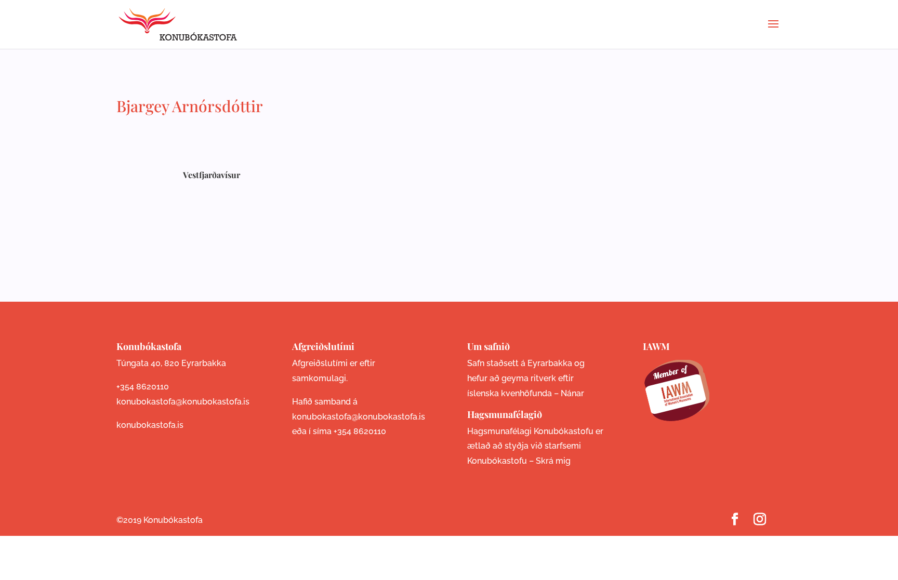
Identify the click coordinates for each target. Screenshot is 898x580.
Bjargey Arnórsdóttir (189, 106)
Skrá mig (553, 461)
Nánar (572, 393)
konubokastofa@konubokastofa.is (182, 402)
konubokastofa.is (149, 425)
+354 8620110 (142, 387)
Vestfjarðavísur (211, 174)
